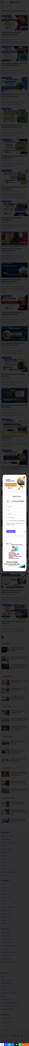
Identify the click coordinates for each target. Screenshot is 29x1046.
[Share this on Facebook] (6, 1044)
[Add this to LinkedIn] (13, 1044)
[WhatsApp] (20, 1044)
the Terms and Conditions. (19, 520)
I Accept (10, 520)
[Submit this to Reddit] (23, 1044)
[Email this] (16, 1044)
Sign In (25, 531)
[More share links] (27, 1044)
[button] (24, 477)
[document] (14, 523)
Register (11, 531)
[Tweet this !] (9, 1044)
